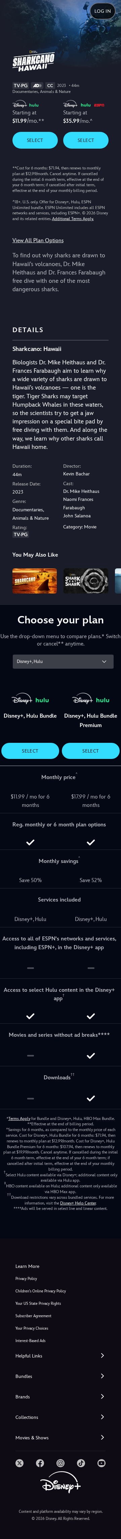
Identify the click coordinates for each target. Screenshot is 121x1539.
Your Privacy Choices (31, 1328)
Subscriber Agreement (33, 1316)
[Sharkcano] (34, 580)
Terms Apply (19, 1118)
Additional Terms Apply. (73, 218)
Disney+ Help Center (78, 1203)
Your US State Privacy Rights (38, 1303)
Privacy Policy (26, 1279)
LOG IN (102, 11)
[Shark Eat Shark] (86, 580)
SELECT (35, 140)
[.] (19, 1463)
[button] (60, 1356)
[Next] (109, 580)
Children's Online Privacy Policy (40, 1291)
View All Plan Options (38, 240)
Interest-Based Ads (30, 1341)
